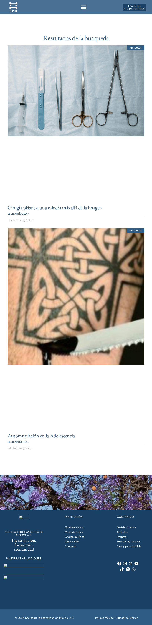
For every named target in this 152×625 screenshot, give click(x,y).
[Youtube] (136, 563)
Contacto (70, 546)
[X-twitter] (131, 563)
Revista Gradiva (126, 527)
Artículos (122, 532)
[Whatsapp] (134, 569)
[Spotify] (128, 569)
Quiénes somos (74, 527)
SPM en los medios (128, 541)
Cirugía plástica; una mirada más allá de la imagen (55, 207)
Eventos (121, 536)
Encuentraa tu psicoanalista (134, 7)
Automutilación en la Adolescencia (41, 435)
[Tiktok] (122, 569)
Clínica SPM (72, 541)
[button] (83, 7)
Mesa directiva (74, 532)
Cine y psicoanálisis (129, 546)
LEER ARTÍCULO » (18, 213)
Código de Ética (75, 536)
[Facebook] (119, 563)
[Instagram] (125, 563)
